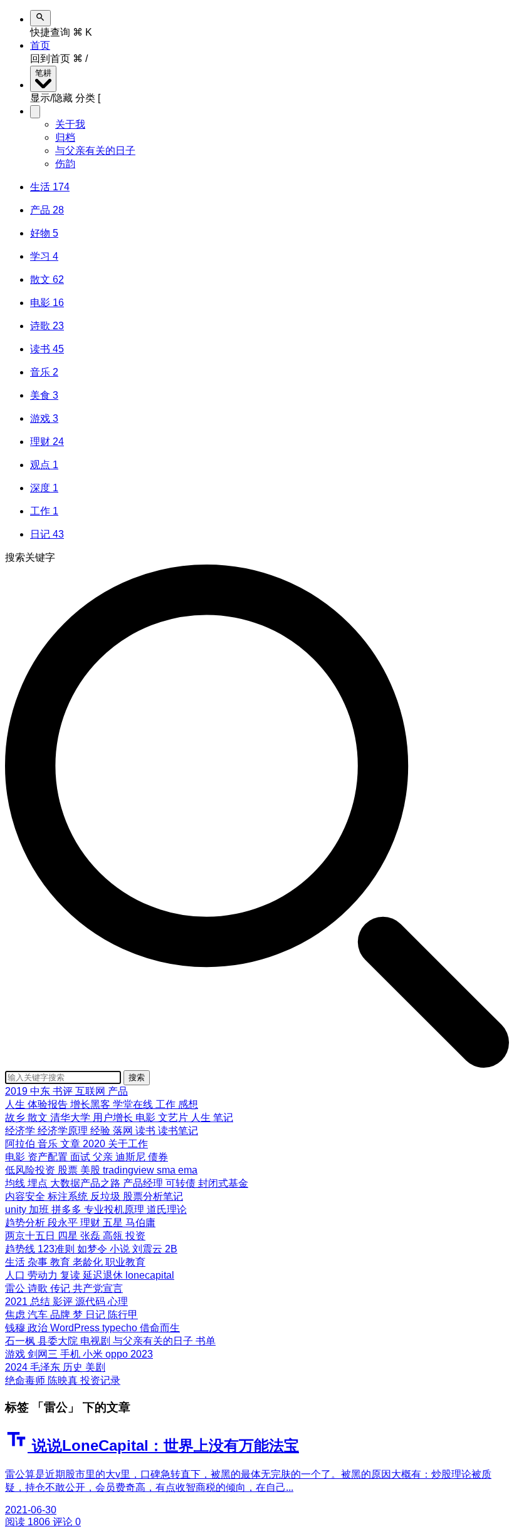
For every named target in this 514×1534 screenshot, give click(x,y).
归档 (65, 137)
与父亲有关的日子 (95, 150)
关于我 (70, 124)
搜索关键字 (30, 557)
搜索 (136, 1077)
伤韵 (65, 163)
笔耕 (43, 73)
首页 (40, 45)
